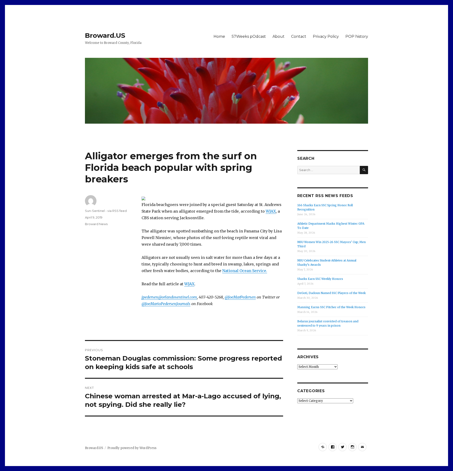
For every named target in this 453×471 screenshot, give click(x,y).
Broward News (96, 224)
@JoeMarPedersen (240, 297)
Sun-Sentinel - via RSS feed (106, 211)
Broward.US (105, 35)
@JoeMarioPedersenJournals (166, 303)
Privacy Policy (326, 36)
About (279, 36)
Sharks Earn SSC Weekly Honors (320, 279)
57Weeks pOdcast (249, 36)
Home (219, 36)
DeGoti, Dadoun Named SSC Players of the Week (331, 293)
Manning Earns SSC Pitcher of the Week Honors (331, 307)
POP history (356, 36)
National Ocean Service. (244, 270)
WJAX (271, 211)
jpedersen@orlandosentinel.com (169, 297)
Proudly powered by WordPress (131, 448)
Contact (298, 36)
